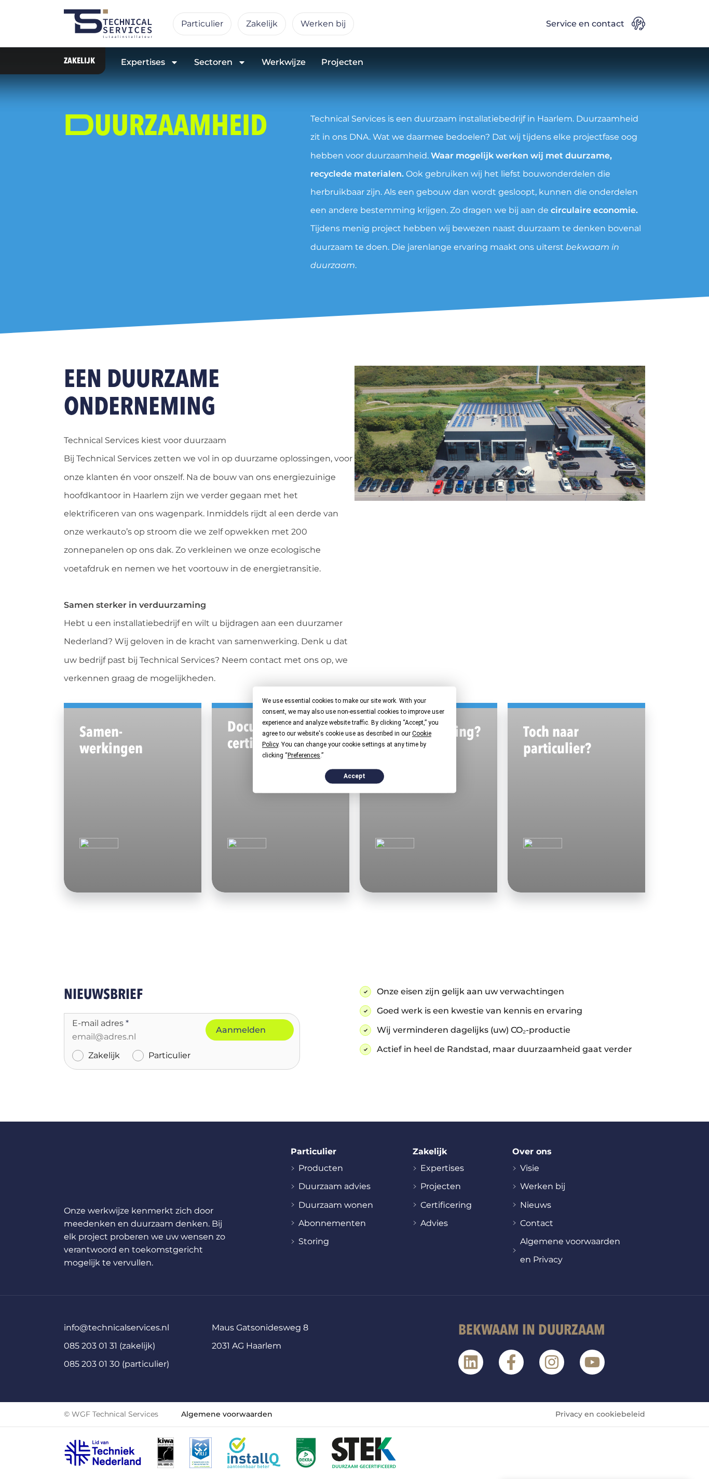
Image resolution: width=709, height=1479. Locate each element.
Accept (354, 776)
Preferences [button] (304, 755)
